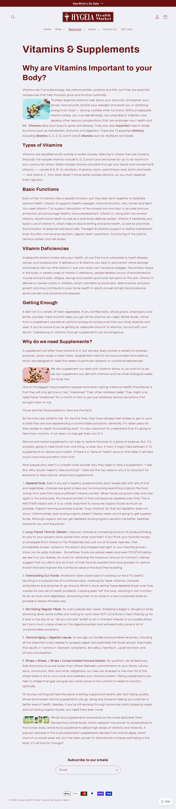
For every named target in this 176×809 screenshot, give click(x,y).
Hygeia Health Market (29, 800)
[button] (13, 17)
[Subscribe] (116, 770)
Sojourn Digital (61, 800)
